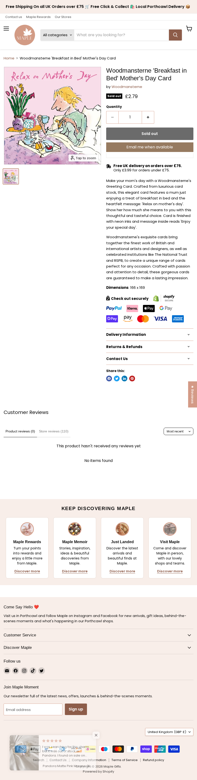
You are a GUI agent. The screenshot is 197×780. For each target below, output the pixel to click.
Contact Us (58, 760)
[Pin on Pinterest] (132, 378)
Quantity (114, 107)
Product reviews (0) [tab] (20, 431)
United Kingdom (167, 732)
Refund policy (153, 760)
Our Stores (63, 17)
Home (9, 58)
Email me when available (149, 147)
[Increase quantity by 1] (148, 117)
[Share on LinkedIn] (124, 378)
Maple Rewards (38, 17)
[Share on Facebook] (109, 378)
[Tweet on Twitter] (117, 378)
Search (38, 760)
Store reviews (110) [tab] (53, 431)
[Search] (175, 35)
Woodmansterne (126, 86)
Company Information (89, 760)
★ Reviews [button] (192, 394)
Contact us (13, 17)
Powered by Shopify (98, 771)
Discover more (27, 571)
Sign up (76, 709)
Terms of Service (124, 760)
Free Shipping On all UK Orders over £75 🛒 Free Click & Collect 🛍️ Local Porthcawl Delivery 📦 (98, 6)
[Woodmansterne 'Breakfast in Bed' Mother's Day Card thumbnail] (10, 176)
